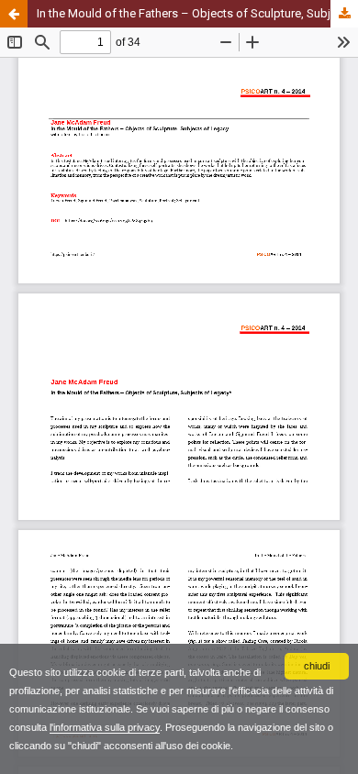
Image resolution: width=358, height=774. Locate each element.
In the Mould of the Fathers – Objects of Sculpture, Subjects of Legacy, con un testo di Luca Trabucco (197, 13)
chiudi (317, 665)
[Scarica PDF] (344, 14)
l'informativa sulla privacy (105, 727)
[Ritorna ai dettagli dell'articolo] (14, 14)
